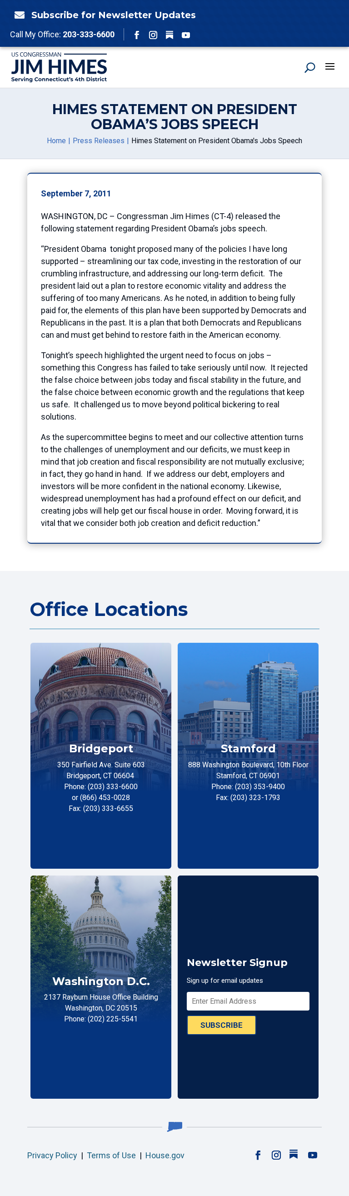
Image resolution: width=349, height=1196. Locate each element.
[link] (17, 15)
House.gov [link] (164, 1155)
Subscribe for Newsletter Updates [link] (113, 15)
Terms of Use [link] (111, 1155)
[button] (137, 35)
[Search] (310, 67)
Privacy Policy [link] (52, 1155)
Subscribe (221, 1025)
